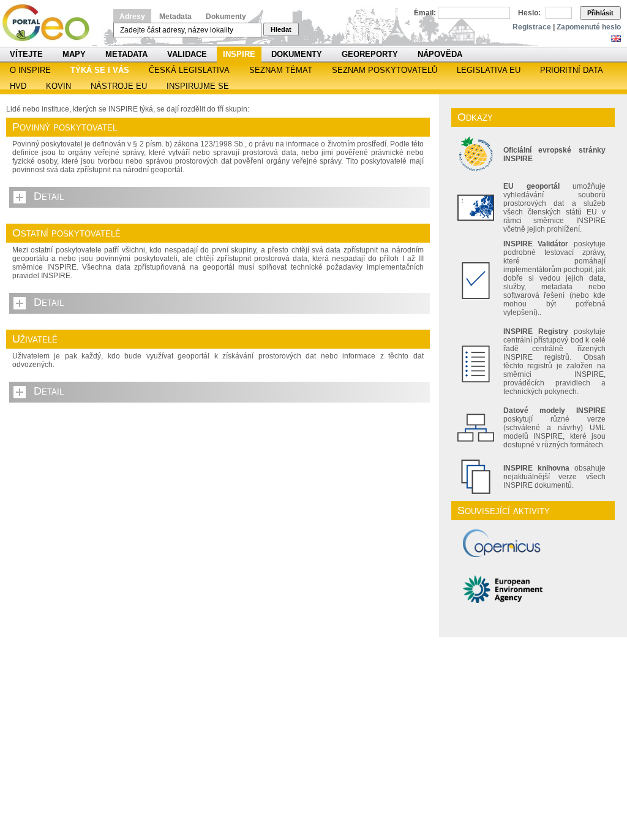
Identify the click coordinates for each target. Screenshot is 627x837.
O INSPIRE (30, 70)
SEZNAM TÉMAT (280, 70)
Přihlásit (600, 13)
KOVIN (58, 86)
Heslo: (529, 13)
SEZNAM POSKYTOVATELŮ (384, 70)
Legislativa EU (488, 70)
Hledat (281, 29)
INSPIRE (239, 54)
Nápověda (440, 54)
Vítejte (26, 54)
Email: (425, 13)
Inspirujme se (198, 86)
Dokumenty (226, 16)
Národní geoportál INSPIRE (50, 23)
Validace (187, 54)
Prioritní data (571, 70)
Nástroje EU (119, 86)
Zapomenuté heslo (589, 27)
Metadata (175, 16)
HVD (18, 86)
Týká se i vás (99, 70)
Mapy (74, 54)
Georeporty (370, 54)
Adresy (132, 16)
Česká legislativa (189, 70)
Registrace (531, 27)
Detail (49, 196)
